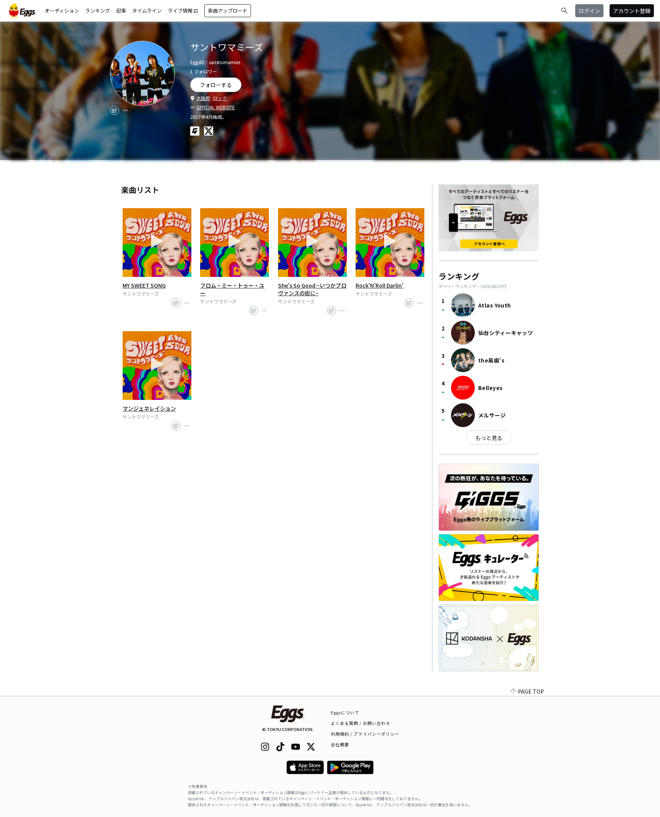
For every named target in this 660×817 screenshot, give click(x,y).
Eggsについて (345, 712)
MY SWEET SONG (144, 285)
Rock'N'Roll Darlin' (379, 285)
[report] (125, 110)
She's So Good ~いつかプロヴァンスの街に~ (312, 289)
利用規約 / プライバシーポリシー (365, 734)
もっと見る (489, 438)
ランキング (97, 10)
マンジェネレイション (149, 408)
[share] (114, 110)
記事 (121, 10)
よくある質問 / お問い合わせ (361, 723)
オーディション (62, 10)
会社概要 (340, 744)
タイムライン (147, 10)
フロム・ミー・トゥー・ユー (232, 289)
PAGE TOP (531, 691)
